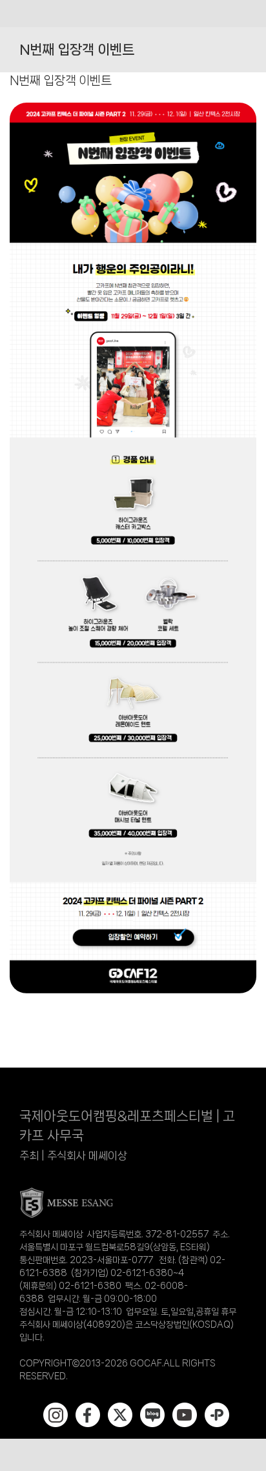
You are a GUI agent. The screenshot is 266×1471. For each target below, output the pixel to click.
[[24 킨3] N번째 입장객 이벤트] (133, 106)
